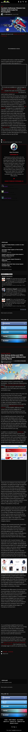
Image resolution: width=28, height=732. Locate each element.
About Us (6, 721)
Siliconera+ (20, 719)
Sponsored (8, 353)
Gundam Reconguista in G (9, 142)
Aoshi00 (8, 278)
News (2, 6)
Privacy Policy (14, 723)
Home (5, 719)
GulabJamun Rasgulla (11, 289)
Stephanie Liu (8, 14)
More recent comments (6, 313)
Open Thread (12, 719)
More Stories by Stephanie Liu (14, 181)
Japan (16, 142)
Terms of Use (21, 721)
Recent (6, 274)
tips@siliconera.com (16, 730)
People (2, 274)
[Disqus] (14, 201)
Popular (10, 274)
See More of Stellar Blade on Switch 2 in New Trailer (12, 285)
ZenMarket (21, 432)
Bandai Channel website (10, 89)
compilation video (9, 92)
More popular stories (7, 269)
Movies (20, 142)
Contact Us (13, 721)
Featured (3, 353)
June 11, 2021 (6, 127)
